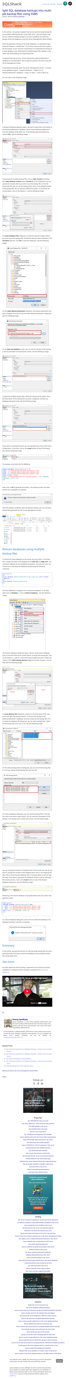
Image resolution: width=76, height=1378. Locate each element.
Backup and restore (8, 1071)
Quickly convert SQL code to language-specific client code (38, 1334)
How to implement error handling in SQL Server (38, 1225)
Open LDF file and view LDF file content (38, 1332)
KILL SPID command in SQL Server (38, 1266)
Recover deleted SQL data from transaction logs (38, 1324)
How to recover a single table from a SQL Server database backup (38, 1337)
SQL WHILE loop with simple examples (38, 1142)
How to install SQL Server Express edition (38, 1268)
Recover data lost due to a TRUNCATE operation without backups (38, 1340)
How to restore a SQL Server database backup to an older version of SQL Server (38, 1353)
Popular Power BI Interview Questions (38, 1169)
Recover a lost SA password (38, 1132)
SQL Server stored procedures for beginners (38, 1252)
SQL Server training (48, 4)
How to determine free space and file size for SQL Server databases (38, 1260)
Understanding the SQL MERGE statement (38, 1148)
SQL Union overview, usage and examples (38, 1271)
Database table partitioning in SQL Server (38, 1255)
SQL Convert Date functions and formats (38, 1153)
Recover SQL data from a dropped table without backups (38, 1318)
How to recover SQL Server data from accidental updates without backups (38, 1326)
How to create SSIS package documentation (38, 1348)
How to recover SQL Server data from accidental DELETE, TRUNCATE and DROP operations (38, 1343)
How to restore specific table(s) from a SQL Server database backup (38, 1321)
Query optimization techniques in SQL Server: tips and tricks (38, 1233)
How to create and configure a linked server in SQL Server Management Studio (38, 1236)
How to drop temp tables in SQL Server (38, 1257)
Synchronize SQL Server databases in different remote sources (38, 1316)
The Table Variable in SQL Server (38, 1126)
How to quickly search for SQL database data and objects (38, 1313)
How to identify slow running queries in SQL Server (38, 1241)
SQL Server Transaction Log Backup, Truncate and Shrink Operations (38, 1220)
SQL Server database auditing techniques (38, 1307)
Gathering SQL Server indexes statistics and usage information (38, 1161)
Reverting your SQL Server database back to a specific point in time (38, 1345)
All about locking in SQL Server (38, 1249)
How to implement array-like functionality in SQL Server (38, 1247)
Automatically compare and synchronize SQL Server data (38, 1329)
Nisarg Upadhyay (19, 16)
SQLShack (12, 4)
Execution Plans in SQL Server (38, 1167)
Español (59, 4)
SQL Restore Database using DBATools (18, 1059)
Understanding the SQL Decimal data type (38, 1158)
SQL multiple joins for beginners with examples (38, 1134)
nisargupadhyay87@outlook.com (13, 1037)
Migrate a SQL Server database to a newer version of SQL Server (38, 1351)
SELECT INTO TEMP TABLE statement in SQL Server (38, 1140)
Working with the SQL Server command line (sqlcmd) (38, 1156)
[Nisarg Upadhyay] (8, 1027)
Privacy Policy (14, 1374)
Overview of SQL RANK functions (38, 1172)
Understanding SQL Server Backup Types (19, 1066)
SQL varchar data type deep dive (38, 1244)
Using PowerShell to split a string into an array (38, 1263)
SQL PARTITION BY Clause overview (38, 1121)
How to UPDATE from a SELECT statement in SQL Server (38, 1145)
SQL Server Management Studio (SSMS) (26, 1071)
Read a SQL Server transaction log (38, 1305)
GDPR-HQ (13, 1376)
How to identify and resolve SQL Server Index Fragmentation (38, 1137)
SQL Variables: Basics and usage (38, 1129)
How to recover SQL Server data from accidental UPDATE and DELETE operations (38, 1310)
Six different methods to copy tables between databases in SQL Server (38, 1222)
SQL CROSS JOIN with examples (38, 1150)
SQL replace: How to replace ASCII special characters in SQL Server (38, 1239)
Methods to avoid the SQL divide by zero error (38, 1230)
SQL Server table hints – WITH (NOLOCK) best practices (38, 1123)
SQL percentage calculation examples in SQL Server (38, 1164)
